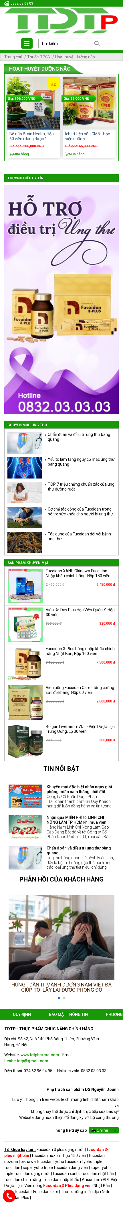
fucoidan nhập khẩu (61, 1179)
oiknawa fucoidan (37, 1161)
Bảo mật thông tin (68, 1014)
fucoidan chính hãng (22, 1179)
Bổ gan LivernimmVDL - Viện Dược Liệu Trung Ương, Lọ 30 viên (80, 729)
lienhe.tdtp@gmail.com (26, 1061)
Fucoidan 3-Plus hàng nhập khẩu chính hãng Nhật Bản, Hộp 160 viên (80, 651)
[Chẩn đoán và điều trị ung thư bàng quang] (25, 857)
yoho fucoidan (68, 1161)
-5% (53, 84)
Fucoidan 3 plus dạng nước (60, 1149)
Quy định (22, 1014)
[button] (108, 948)
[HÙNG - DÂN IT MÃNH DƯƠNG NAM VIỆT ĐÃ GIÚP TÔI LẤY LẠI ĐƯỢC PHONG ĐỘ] (61, 937)
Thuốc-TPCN (38, 57)
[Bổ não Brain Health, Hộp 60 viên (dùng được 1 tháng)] (33, 103)
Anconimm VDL (96, 1179)
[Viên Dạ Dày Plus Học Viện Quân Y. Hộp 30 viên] (25, 625)
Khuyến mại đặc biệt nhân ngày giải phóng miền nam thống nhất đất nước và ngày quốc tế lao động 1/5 (79, 792)
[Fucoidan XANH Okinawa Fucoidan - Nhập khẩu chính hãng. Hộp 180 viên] (25, 586)
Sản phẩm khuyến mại (27, 563)
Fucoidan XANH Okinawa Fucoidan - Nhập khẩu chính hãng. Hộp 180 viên (78, 573)
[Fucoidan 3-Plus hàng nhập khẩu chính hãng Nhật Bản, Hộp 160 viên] (25, 663)
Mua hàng (21, 154)
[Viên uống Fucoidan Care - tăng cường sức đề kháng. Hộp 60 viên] (25, 702)
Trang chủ (13, 57)
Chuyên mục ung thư (27, 425)
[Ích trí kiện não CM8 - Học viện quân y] (89, 103)
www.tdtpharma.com (40, 1055)
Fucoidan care (45, 1191)
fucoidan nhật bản (97, 1173)
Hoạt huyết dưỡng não (75, 57)
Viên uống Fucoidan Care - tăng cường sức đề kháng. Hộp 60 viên (80, 690)
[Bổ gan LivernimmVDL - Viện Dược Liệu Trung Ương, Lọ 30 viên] (25, 741)
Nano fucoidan (17, 1191)
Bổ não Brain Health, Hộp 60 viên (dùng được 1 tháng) (31, 139)
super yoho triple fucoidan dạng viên (55, 1167)
